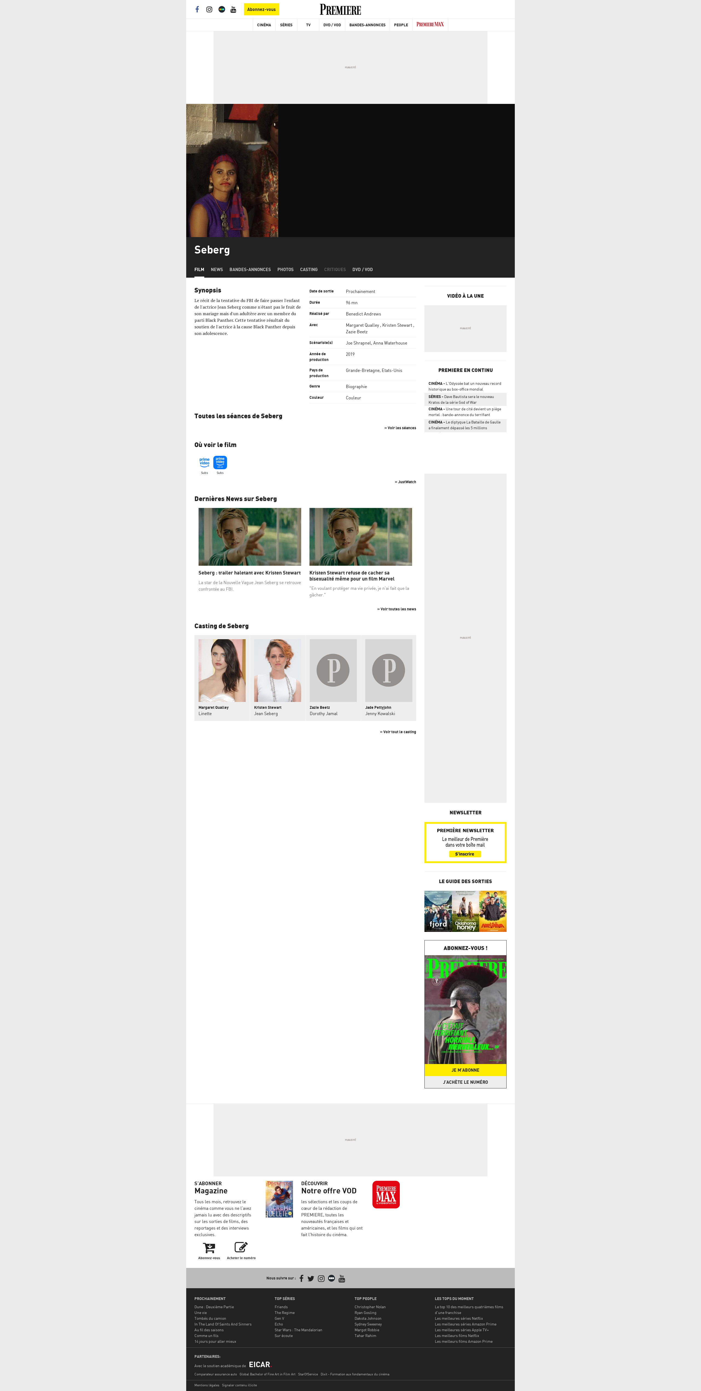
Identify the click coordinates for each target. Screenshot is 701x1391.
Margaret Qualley (362, 325)
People (401, 24)
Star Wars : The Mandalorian (298, 1329)
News (217, 269)
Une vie (200, 1312)
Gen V (279, 1318)
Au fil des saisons (209, 1329)
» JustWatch (405, 481)
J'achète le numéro (465, 1082)
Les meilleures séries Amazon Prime (465, 1324)
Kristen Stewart (397, 325)
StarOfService (308, 1374)
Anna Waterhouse (390, 343)
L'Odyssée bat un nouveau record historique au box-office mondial (465, 386)
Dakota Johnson (368, 1318)
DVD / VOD (332, 24)
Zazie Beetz (356, 331)
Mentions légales (206, 1385)
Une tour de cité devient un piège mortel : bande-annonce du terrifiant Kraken (465, 412)
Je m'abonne (465, 1070)
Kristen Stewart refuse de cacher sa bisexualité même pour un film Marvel (352, 576)
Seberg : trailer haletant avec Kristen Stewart (250, 573)
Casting (309, 269)
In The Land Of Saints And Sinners (223, 1324)
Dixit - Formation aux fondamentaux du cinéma (355, 1374)
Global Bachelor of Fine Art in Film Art (267, 1374)
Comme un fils (206, 1335)
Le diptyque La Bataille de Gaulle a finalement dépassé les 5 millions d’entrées (465, 426)
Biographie (356, 386)
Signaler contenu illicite (239, 1385)
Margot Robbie (367, 1329)
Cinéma (264, 24)
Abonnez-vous (261, 9)
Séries (286, 24)
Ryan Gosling (366, 1312)
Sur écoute (284, 1335)
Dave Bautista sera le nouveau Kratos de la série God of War (461, 399)
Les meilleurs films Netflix (457, 1335)
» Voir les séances (400, 427)
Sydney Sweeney (368, 1324)
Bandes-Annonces (367, 24)
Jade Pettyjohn (378, 707)
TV (308, 24)
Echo (279, 1324)
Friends (281, 1306)
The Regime (285, 1312)
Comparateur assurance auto (215, 1374)
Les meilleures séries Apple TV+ (462, 1329)
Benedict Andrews (363, 314)
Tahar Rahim (365, 1335)
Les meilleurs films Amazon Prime (464, 1341)
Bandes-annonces (250, 269)
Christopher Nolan (370, 1306)
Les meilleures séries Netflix (459, 1318)
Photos (285, 269)
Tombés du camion (210, 1318)
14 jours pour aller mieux (215, 1341)
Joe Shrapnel (358, 343)
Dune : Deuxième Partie (214, 1306)
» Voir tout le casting (398, 731)
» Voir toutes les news (396, 609)
